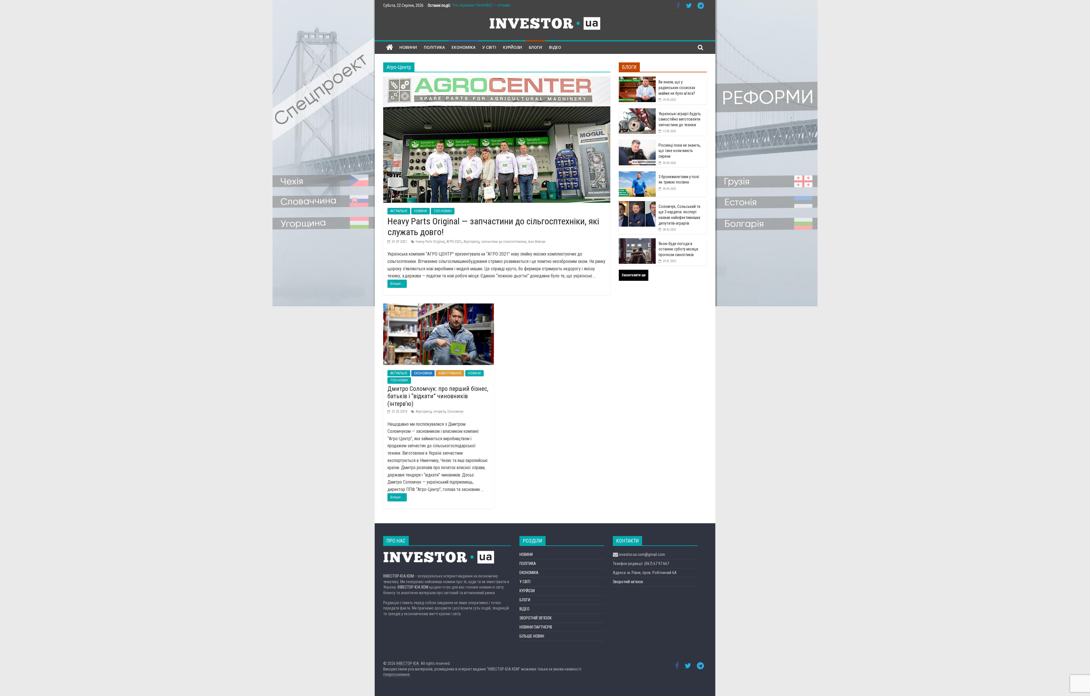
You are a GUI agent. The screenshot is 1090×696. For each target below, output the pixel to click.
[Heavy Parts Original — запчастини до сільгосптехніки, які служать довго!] (496, 80)
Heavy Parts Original (430, 242)
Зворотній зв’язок (628, 581)
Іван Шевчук (537, 242)
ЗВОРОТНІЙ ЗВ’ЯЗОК (535, 618)
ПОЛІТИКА (434, 47)
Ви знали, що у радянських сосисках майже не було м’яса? (677, 87)
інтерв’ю (439, 412)
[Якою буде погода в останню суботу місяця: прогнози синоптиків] (637, 241)
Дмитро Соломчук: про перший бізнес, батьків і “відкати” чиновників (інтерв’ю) (437, 396)
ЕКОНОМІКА (463, 47)
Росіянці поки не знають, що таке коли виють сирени (680, 151)
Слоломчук (455, 412)
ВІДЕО (555, 47)
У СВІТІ (489, 47)
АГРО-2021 (454, 242)
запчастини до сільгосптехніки (503, 242)
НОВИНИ (408, 47)
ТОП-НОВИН (443, 211)
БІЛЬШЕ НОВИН (531, 636)
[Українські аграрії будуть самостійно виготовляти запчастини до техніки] (637, 111)
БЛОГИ (535, 47)
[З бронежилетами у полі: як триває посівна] (637, 174)
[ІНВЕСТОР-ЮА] (389, 47)
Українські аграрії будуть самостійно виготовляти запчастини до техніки (680, 119)
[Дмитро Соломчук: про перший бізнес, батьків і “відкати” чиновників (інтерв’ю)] (438, 307)
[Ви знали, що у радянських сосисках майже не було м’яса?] (637, 79)
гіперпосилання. (396, 674)
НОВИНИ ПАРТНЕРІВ (535, 627)
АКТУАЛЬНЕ (398, 211)
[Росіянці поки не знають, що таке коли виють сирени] (637, 143)
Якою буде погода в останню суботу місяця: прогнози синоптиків (679, 249)
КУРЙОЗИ (512, 47)
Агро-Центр (471, 242)
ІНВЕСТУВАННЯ (450, 373)
